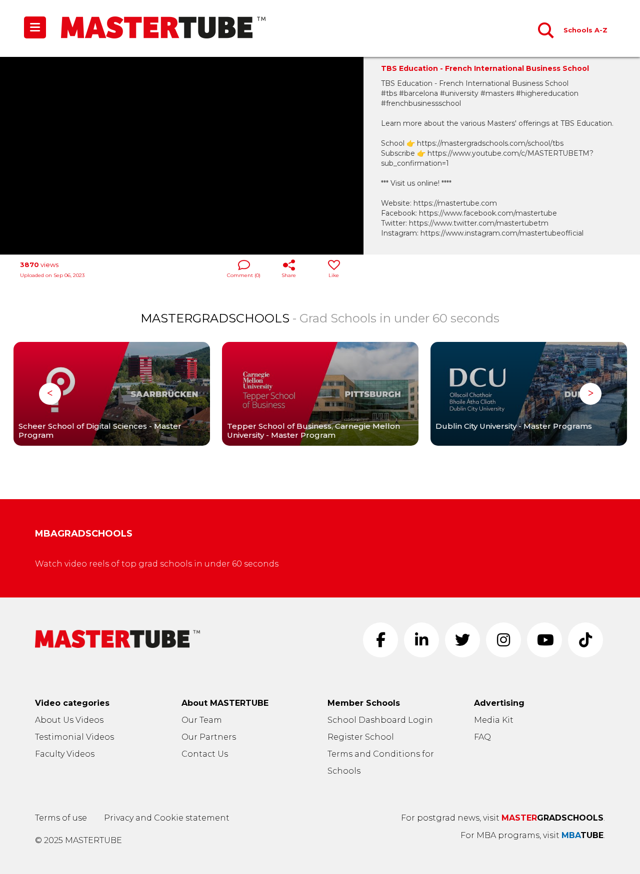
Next (591, 394)
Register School (361, 737)
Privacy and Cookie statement (167, 818)
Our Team (202, 720)
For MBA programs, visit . (532, 835)
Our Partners (209, 737)
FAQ (482, 737)
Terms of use (61, 818)
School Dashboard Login (380, 720)
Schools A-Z (586, 30)
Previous (50, 394)
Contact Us (205, 754)
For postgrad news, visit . (503, 818)
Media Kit (494, 720)
